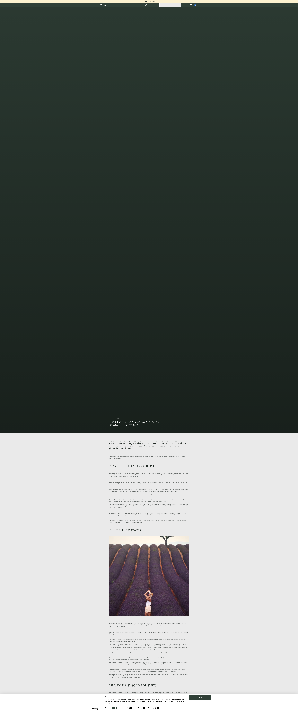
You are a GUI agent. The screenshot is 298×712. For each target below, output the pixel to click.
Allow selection (200, 702)
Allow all (200, 697)
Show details (165, 708)
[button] (191, 5)
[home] (103, 5)
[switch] (129, 708)
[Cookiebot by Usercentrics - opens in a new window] (95, 709)
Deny (200, 708)
